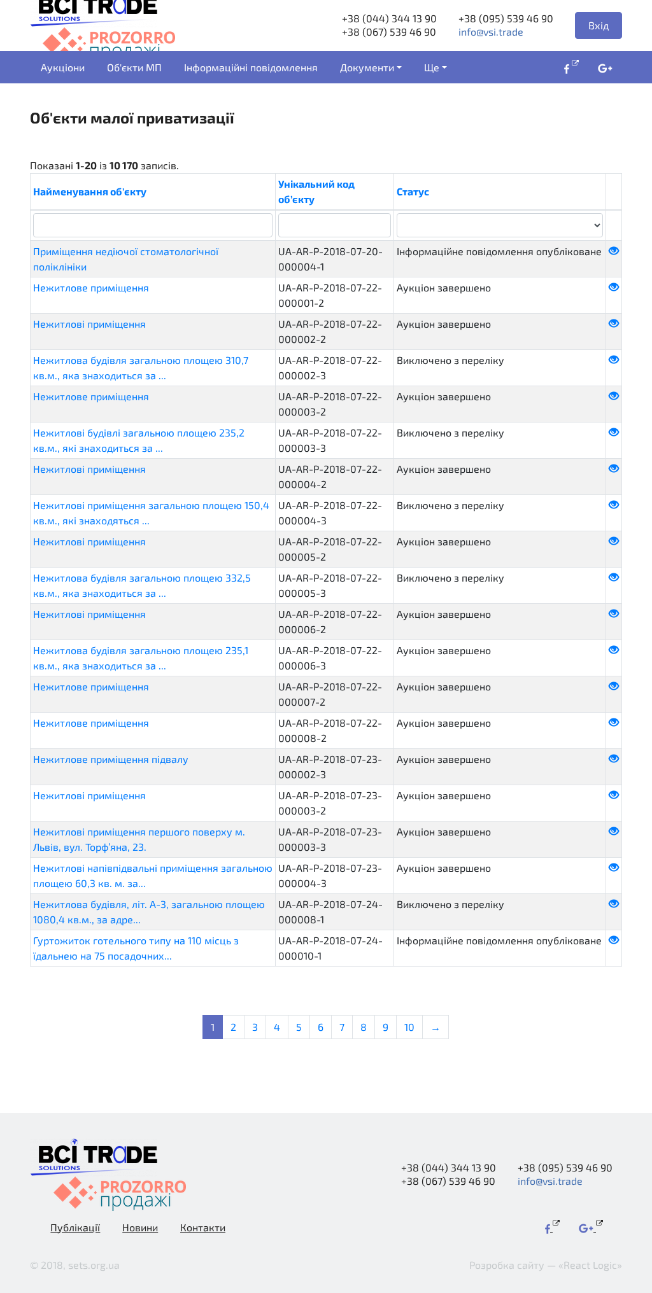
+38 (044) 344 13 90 (389, 18)
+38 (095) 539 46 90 (505, 18)
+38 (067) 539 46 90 (389, 31)
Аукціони (63, 67)
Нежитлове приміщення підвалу (110, 759)
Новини (140, 1227)
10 (409, 1027)
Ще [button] (431, 67)
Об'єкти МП (134, 67)
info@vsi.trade (490, 31)
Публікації (75, 1227)
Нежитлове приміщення (91, 287)
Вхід (598, 25)
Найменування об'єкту (89, 191)
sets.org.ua (94, 1265)
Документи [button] (367, 67)
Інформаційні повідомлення (251, 67)
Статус (413, 191)
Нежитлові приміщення (89, 324)
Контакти (202, 1227)
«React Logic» (590, 1265)
